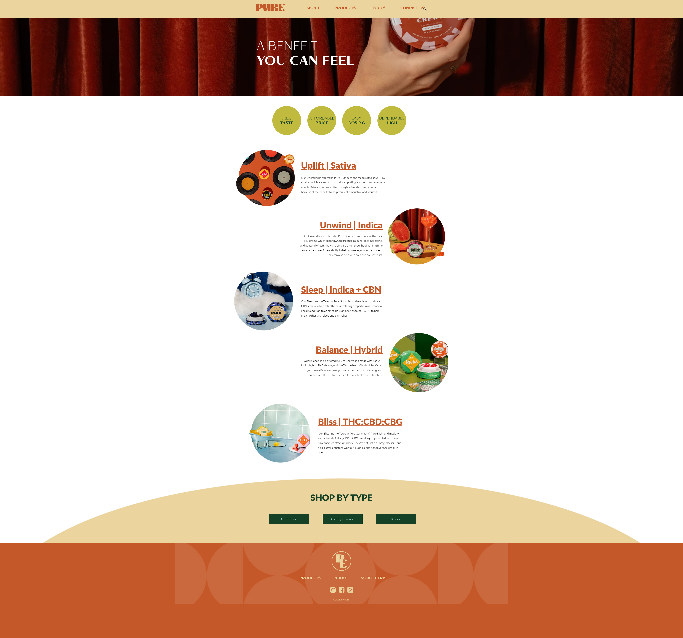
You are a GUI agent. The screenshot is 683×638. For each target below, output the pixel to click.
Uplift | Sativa (328, 165)
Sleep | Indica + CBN (341, 289)
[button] (340, 8)
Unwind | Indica (351, 224)
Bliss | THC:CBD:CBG (360, 421)
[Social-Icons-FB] (341, 589)
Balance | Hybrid (349, 349)
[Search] (425, 9)
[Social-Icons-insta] (332, 589)
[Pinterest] (350, 589)
